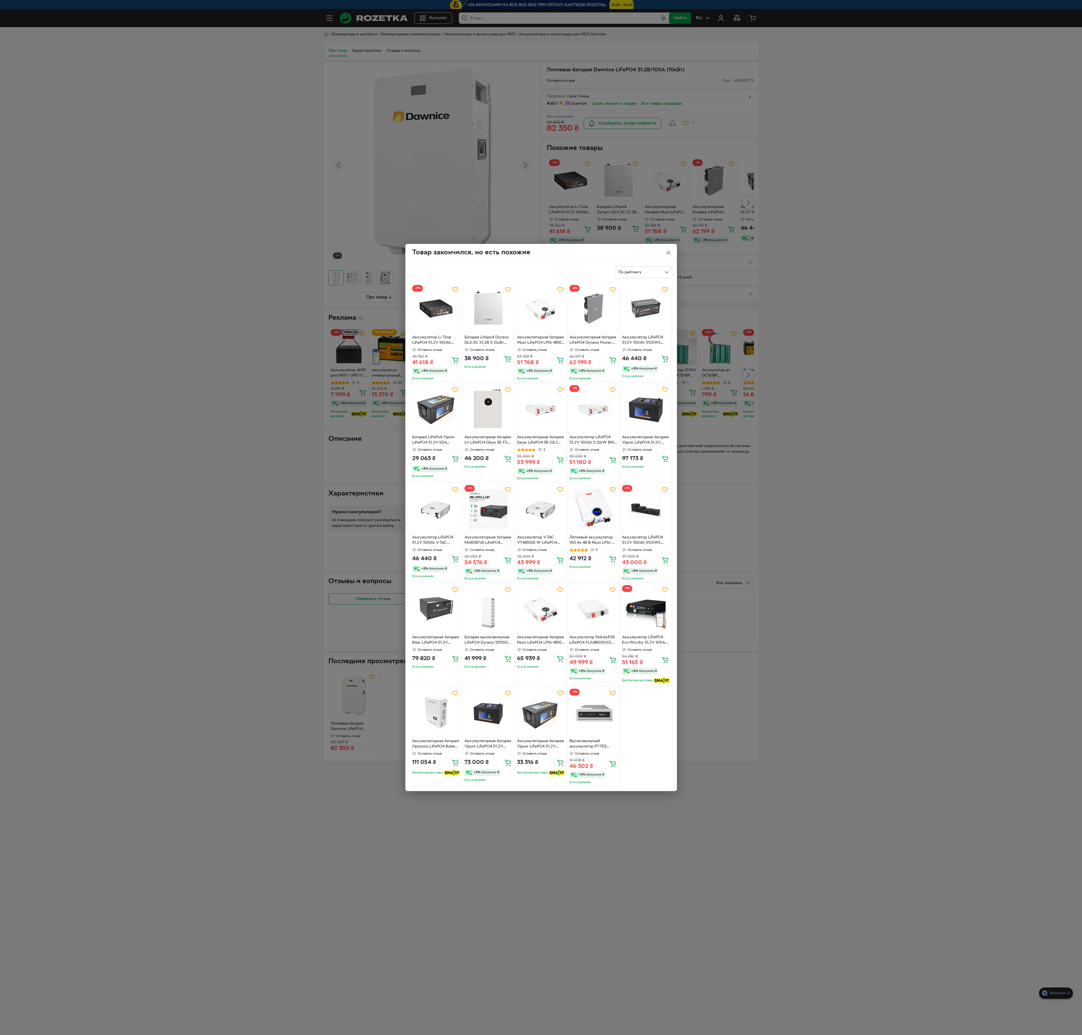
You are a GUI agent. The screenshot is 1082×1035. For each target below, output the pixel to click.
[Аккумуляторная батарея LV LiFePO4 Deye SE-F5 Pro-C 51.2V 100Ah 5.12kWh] (488, 409)
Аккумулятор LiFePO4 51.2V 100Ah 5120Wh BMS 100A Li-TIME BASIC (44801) (645, 341)
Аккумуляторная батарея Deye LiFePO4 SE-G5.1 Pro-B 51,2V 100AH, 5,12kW (540, 440)
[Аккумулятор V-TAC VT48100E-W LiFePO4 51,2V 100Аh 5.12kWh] (541, 509)
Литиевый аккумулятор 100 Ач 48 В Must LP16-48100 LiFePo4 (591, 541)
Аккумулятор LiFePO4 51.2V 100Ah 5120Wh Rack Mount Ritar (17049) (645, 541)
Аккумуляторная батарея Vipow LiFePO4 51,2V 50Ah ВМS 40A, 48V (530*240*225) (540, 744)
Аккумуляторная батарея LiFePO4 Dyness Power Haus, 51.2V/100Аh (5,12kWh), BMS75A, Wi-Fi (592, 341)
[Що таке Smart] (662, 680)
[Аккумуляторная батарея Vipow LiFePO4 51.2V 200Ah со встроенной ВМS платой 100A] (488, 712)
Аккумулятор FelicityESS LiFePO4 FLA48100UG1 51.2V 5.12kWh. (592, 640)
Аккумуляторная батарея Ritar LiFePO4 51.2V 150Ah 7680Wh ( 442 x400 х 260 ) (435, 640)
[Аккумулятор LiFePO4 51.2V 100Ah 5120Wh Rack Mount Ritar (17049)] (646, 509)
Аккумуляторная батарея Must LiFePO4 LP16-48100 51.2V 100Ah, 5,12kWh (540, 341)
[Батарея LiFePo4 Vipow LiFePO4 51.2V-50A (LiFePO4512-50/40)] (436, 409)
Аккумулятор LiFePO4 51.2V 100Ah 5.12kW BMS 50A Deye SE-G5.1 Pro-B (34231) (592, 440)
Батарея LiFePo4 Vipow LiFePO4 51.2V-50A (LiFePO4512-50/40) (433, 440)
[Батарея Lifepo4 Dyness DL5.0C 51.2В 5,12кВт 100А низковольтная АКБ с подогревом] (488, 309)
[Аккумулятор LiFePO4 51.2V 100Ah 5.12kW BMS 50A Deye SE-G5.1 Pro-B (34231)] (593, 409)
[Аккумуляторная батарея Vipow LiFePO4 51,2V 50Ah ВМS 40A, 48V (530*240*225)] (541, 712)
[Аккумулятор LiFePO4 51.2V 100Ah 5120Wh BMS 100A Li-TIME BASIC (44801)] (646, 309)
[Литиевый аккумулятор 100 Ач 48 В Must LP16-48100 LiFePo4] (593, 509)
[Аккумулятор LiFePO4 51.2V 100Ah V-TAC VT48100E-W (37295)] (436, 509)
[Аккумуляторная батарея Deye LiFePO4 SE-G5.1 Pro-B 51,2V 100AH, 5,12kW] (541, 409)
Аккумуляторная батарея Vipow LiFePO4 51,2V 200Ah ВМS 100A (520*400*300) (645, 440)
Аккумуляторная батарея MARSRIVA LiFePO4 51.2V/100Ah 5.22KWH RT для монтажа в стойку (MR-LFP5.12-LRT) (488, 541)
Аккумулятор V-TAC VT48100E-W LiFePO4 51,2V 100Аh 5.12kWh (537, 541)
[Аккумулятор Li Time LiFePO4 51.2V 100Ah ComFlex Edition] (436, 309)
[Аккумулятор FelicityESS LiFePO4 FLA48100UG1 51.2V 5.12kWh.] (593, 609)
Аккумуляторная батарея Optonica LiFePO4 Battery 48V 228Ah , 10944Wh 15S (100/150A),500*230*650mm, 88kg (435, 744)
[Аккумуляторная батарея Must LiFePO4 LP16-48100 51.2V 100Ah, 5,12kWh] (541, 309)
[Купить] (455, 359)
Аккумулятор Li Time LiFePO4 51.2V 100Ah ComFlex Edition (431, 341)
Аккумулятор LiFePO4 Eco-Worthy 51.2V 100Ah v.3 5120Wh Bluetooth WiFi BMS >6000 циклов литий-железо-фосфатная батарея (644, 640)
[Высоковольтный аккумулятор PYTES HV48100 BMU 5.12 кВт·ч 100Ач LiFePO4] (593, 712)
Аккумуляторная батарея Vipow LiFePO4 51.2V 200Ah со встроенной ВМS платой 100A (487, 744)
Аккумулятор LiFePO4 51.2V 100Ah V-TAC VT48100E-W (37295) (432, 541)
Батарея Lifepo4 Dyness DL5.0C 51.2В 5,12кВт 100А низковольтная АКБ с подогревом (487, 341)
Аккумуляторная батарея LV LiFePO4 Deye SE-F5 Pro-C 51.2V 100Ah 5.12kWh (487, 440)
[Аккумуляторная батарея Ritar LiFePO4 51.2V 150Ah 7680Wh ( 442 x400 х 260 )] (436, 609)
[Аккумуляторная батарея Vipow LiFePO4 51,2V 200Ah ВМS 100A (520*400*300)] (646, 409)
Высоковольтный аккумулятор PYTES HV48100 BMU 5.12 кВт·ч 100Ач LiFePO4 (592, 744)
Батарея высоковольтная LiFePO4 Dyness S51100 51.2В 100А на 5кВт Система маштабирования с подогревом (488, 640)
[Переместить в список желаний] (455, 289)
